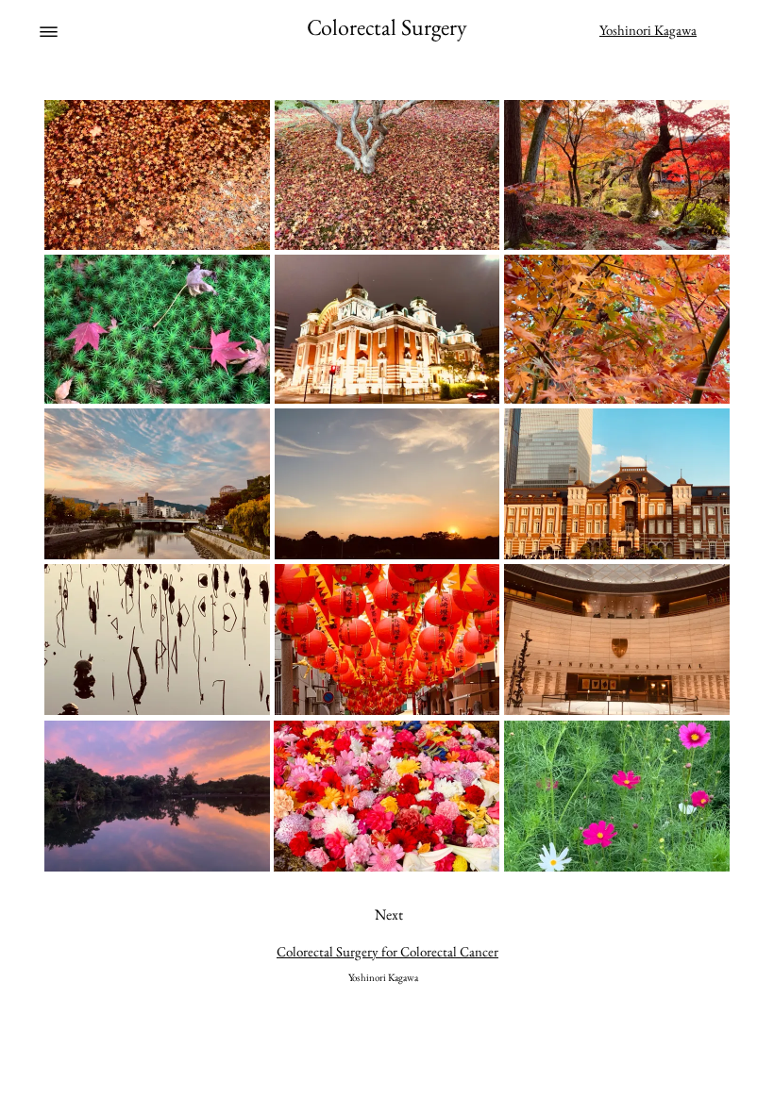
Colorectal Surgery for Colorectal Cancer (387, 951)
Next (389, 914)
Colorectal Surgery (387, 27)
